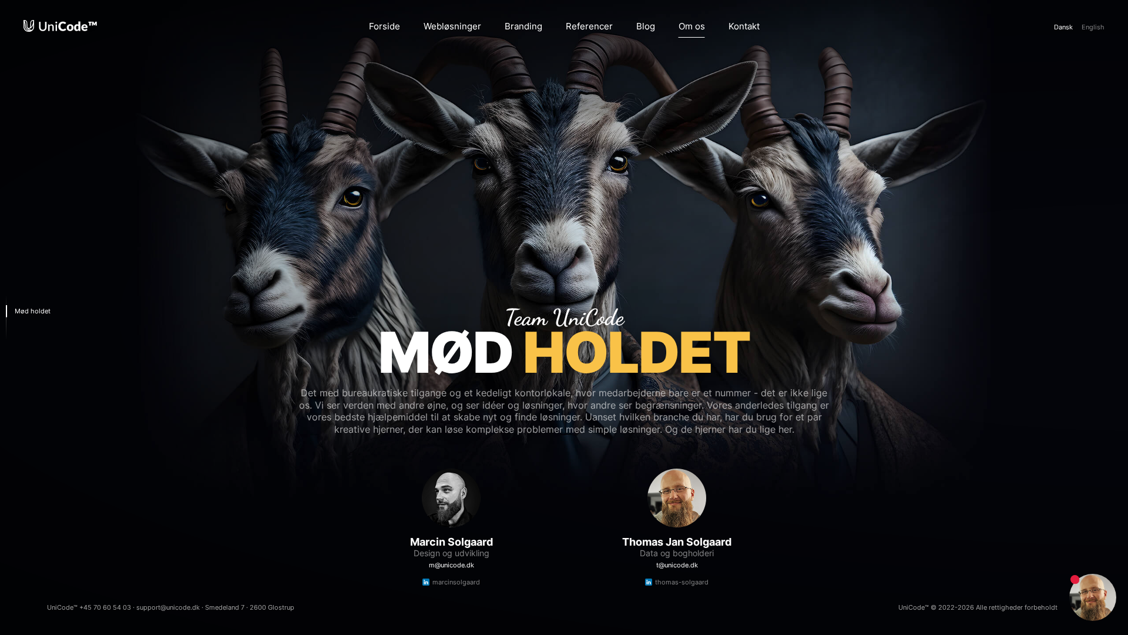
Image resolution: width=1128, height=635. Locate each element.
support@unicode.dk (168, 607)
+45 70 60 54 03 (105, 607)
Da (1063, 27)
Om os (692, 26)
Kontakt (744, 26)
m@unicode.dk (451, 565)
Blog (645, 26)
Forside (384, 26)
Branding (523, 26)
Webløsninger (452, 26)
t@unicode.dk (677, 565)
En (1093, 27)
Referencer (589, 26)
